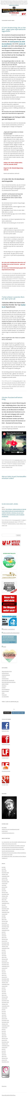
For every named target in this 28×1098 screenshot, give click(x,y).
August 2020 (4, 914)
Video (16, 522)
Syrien (3, 525)
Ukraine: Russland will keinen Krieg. (12, 398)
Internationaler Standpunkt (9, 275)
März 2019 (4, 937)
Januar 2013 (4, 1060)
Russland (14, 286)
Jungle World (4, 831)
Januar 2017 (4, 977)
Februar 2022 (5, 901)
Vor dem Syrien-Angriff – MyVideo (10, 504)
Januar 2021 (4, 907)
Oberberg (4, 685)
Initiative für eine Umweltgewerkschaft (10, 829)
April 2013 (4, 1054)
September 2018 (5, 948)
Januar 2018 (4, 961)
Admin (24, 273)
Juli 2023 (3, 888)
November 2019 (5, 926)
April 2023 (4, 890)
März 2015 (4, 1016)
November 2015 (5, 1002)
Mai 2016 (4, 991)
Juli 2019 (3, 932)
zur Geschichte (5, 696)
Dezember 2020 (5, 908)
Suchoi (21, 386)
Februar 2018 (5, 959)
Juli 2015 (3, 1009)
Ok (14, 7)
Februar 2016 (5, 997)
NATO (13, 284)
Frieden (17, 280)
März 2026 (4, 870)
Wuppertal (9, 278)
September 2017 (5, 966)
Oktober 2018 (5, 946)
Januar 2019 (4, 941)
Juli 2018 (3, 950)
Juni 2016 (4, 989)
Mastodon (4, 1086)
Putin (16, 284)
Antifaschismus (5, 673)
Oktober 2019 (5, 928)
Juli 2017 (3, 970)
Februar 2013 (5, 1058)
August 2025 (4, 878)
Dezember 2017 (5, 962)
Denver (14, 280)
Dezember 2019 (5, 925)
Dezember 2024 (5, 881)
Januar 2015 (4, 1018)
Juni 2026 (4, 869)
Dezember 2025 (5, 872)
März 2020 (4, 919)
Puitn (16, 465)
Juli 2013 (3, 1049)
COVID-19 (4, 676)
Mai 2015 (4, 1013)
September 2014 (5, 1025)
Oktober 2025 (5, 874)
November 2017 (5, 964)
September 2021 (5, 903)
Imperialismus (9, 282)
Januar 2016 (4, 998)
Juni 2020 (4, 917)
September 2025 (5, 876)
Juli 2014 (3, 1029)
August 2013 (4, 1047)
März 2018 (4, 957)
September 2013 (5, 1045)
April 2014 (4, 1034)
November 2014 (5, 1022)
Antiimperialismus (12, 523)
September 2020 (5, 912)
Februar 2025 (5, 879)
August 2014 (4, 1027)
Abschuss (15, 384)
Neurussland (12, 465)
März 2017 (4, 975)
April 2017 (4, 973)
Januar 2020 (4, 923)
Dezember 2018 (5, 943)
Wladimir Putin (9, 467)
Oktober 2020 (5, 910)
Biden (10, 280)
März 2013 (4, 1056)
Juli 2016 (3, 988)
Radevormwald (20, 284)
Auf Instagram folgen (19, 712)
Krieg (3, 284)
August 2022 (4, 898)
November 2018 (5, 944)
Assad (17, 523)
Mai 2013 (4, 1052)
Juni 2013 (4, 1051)
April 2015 (4, 1015)
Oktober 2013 (5, 1043)
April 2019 (4, 935)
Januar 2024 (4, 887)
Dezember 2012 (5, 1061)
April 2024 (4, 885)
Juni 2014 (4, 1031)
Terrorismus (7, 388)
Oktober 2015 (5, 1004)
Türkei (11, 388)
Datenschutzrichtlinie (14, 5)
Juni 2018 (4, 952)
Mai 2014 (4, 1033)
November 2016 (5, 980)
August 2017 (4, 968)
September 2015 (5, 1006)
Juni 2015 (4, 1011)
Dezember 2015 (5, 1000)
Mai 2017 (4, 971)
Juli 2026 (3, 867)
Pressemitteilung (17, 277)
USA (3, 287)
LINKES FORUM (9, 277)
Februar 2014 (5, 1038)
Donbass (15, 463)
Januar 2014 (4, 1040)
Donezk (19, 463)
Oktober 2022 (5, 896)
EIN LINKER (4, 827)
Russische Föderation (7, 286)
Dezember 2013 (5, 1042)
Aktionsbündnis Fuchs (7, 671)
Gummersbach (5, 678)
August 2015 (4, 1007)
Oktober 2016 (5, 982)
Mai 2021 (4, 905)
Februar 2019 (5, 939)
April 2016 (4, 993)
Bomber (19, 384)
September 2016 (5, 984)
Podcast (3, 687)
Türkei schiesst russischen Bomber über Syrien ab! (13, 298)
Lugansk (6, 465)
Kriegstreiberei (8, 284)
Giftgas (21, 523)
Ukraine (23, 286)
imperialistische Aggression (19, 282)
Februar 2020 (5, 921)
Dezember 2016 (5, 979)
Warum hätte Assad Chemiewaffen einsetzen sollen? (14, 477)
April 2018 (4, 955)
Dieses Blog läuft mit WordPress (8, 1095)
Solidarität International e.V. (8, 833)
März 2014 (4, 1036)
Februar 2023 (5, 892)
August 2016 (4, 986)
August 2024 (4, 883)
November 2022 (5, 894)
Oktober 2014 (5, 1024)
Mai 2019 (4, 934)
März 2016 (4, 995)
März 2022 (4, 899)
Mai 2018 (4, 953)
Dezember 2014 (5, 1020)
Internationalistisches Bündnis (9, 682)
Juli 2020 (3, 916)
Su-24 (18, 386)
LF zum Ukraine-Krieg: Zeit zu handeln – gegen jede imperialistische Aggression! (14, 29)
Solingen (19, 286)
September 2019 (5, 930)
